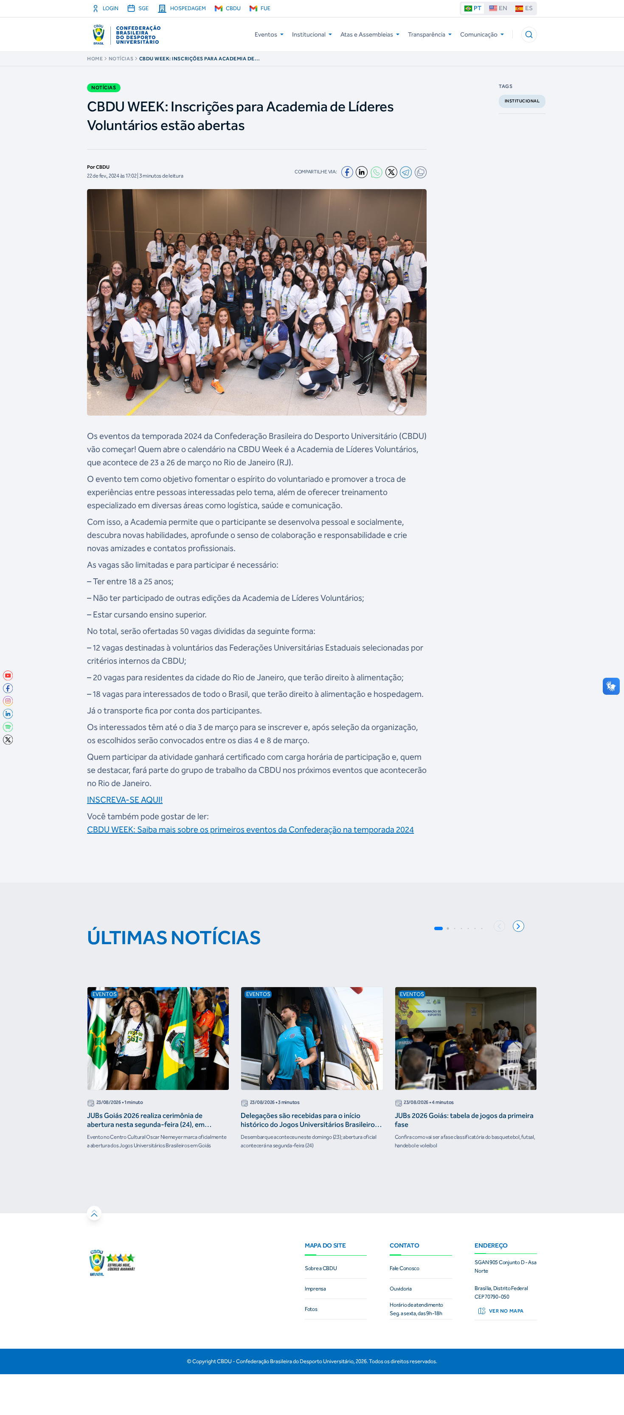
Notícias (121, 59)
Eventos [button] (266, 34)
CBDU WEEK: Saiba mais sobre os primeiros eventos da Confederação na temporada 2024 (250, 829)
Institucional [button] (309, 34)
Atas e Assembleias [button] (366, 34)
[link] (8, 676)
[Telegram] (406, 172)
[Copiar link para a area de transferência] (421, 172)
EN (503, 8)
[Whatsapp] (376, 172)
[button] (529, 34)
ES (529, 8)
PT (477, 8)
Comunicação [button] (479, 34)
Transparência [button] (426, 34)
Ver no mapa (506, 1311)
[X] (391, 172)
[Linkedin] (362, 172)
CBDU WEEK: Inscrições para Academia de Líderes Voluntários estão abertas (197, 59)
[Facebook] (347, 172)
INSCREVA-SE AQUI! (125, 800)
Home (95, 59)
